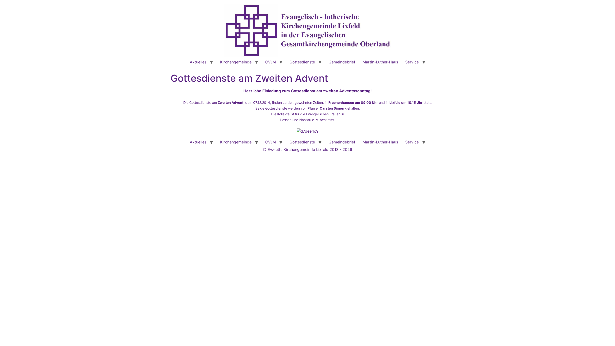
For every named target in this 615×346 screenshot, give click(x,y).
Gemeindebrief (342, 62)
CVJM (270, 62)
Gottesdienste (302, 62)
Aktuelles (198, 62)
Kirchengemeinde (236, 62)
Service (412, 62)
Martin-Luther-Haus (380, 62)
